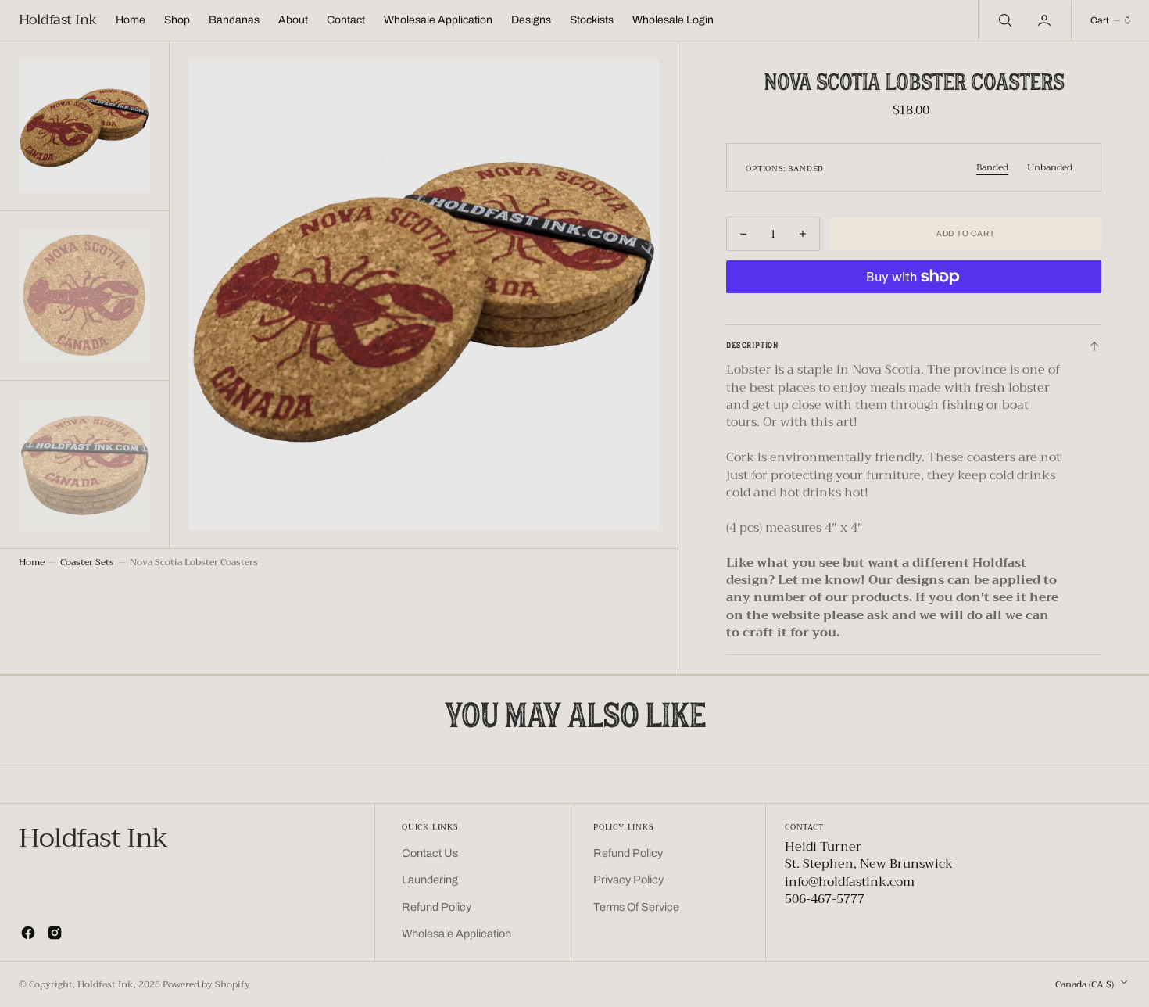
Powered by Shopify (206, 984)
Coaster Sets (87, 562)
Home (32, 562)
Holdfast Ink (105, 984)
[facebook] (28, 932)
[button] (1046, 20)
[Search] (1004, 20)
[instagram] (54, 932)
